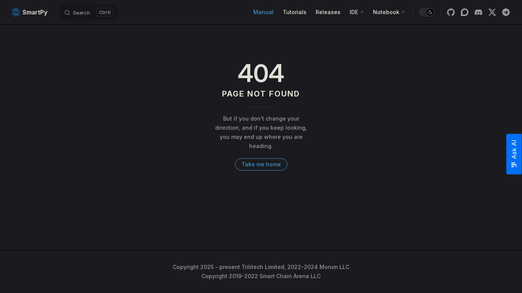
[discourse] (465, 12)
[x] (492, 12)
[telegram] (506, 12)
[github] (451, 12)
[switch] (426, 12)
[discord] (478, 12)
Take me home (261, 164)
